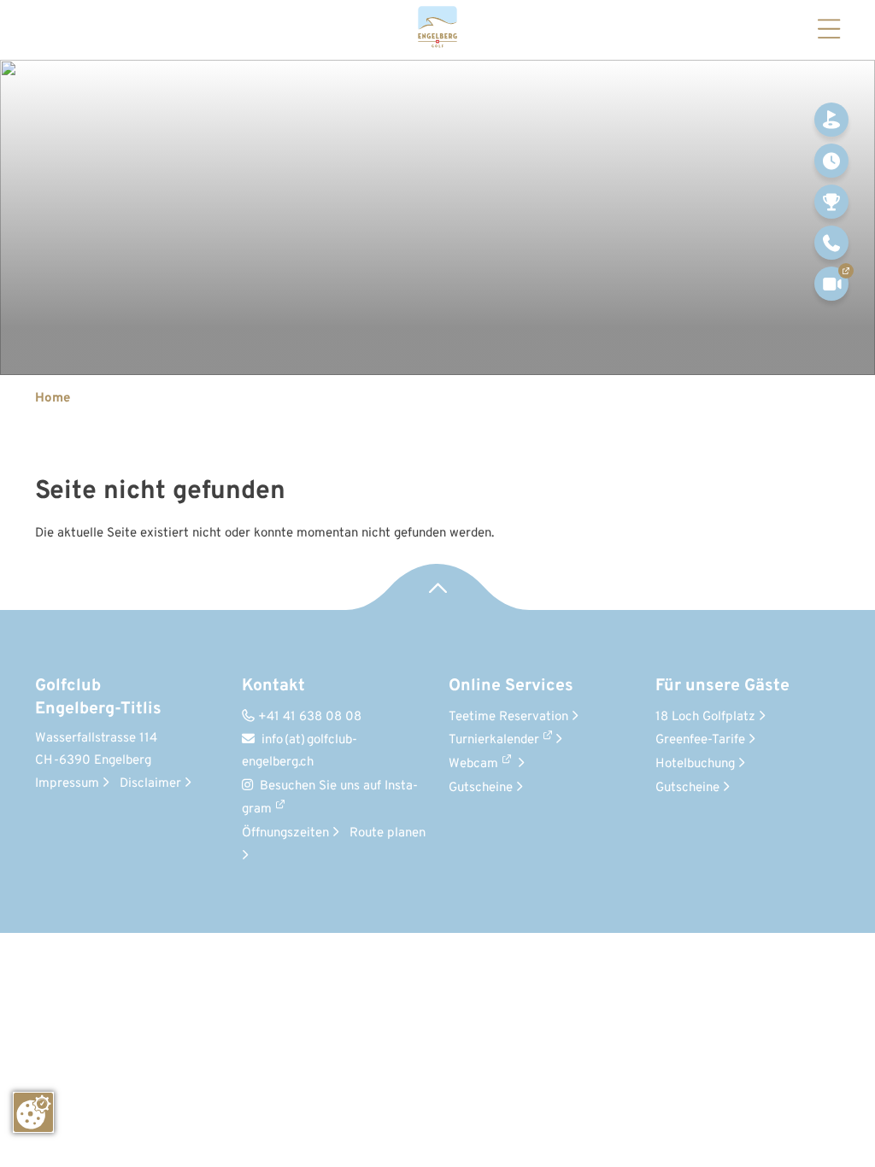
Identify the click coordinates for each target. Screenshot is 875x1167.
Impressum (72, 784)
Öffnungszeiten (290, 833)
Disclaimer (155, 784)
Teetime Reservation (513, 717)
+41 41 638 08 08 (301, 717)
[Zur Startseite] (437, 30)
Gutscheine (486, 788)
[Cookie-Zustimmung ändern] (33, 1112)
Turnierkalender (494, 740)
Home (52, 398)
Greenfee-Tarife (705, 740)
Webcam (473, 764)
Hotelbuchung (700, 764)
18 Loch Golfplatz (710, 717)
